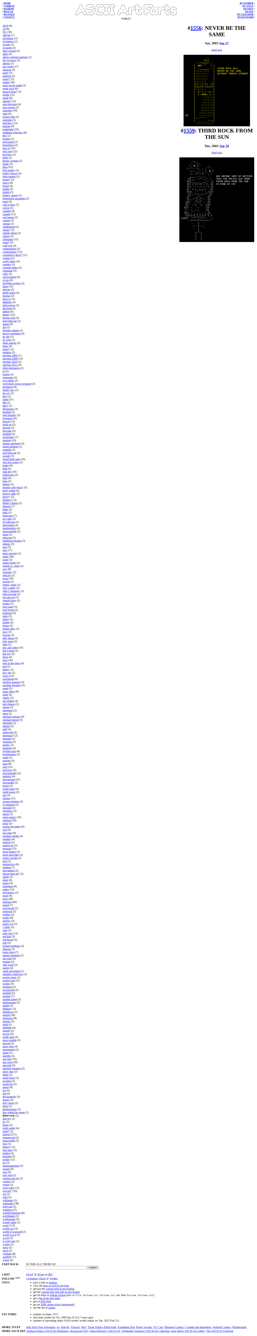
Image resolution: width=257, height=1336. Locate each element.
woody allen (9, 1222)
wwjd (6, 1238)
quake (6, 917)
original (7, 820)
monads (7, 738)
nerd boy (7, 770)
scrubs (6, 983)
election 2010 (10, 361)
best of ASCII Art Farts (56, 1285)
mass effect (9, 691)
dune (5, 346)
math (5, 694)
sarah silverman (11, 971)
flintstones (8, 408)
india (5, 534)
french (6, 421)
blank (6, 163)
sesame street (10, 999)
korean (6, 635)
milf (5, 729)
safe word (8, 964)
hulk (5, 512)
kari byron (8, 609)
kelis (5, 616)
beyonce (7, 154)
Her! (83, 1327)
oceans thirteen (11, 801)
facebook (8, 386)
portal (6, 905)
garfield (7, 434)
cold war (7, 245)
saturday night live (13, 974)
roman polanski (11, 955)
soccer (6, 1033)
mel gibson (9, 704)
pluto (5, 880)
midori (6, 726)
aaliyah (6, 35)
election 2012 (10, 364)
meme (6, 707)
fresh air (7, 424)
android (7, 76)
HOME (7, 3)
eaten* (6, 349)
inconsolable (9, 531)
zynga (6, 1260)
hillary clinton (10, 503)
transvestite (9, 1140)
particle (7, 842)
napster (6, 760)
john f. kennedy (11, 591)
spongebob (9, 1049)
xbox (5, 1247)
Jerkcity (65, 1327)
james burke (9, 562)
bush (5, 201)
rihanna (7, 949)
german (7, 440)
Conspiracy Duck (36, 1278)
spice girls (8, 1046)
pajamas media (11, 836)
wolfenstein (9, 1219)
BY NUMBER (246, 3)
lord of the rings (11, 663)
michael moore (11, 719)
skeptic (6, 1021)
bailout (6, 126)
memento (8, 710)
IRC (50, 1274)
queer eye (8, 923)
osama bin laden (11, 826)
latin (5, 644)
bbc (5, 135)
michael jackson (11, 716)
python (6, 914)
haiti (5, 468)
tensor (6, 1099)
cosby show (9, 261)
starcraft (7, 1065)
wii (4, 1194)
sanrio (6, 967)
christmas (8, 239)
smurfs (6, 1030)
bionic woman (10, 160)
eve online (8, 380)
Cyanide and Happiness (198, 1327)
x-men (6, 1244)
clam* (6, 242)
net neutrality (10, 773)
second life (9, 989)
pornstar (7, 901)
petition (7, 867)
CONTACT (9, 17)
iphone (6, 543)
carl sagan (8, 217)
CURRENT (9, 6)
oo (58, 1327)
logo (5, 660)
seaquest (7, 986)
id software (9, 521)
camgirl (7, 211)
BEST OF (8, 11)
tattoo (6, 1087)
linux (5, 657)
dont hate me (10, 320)
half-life (7, 471)
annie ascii (8, 88)
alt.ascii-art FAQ (79, 1331)
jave (5, 569)
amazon (7, 69)
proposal (7, 911)
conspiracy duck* (12, 255)
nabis (5, 757)
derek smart (9, 292)
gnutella (7, 449)
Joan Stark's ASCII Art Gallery (188, 1331)
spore (6, 1052)
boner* (6, 179)
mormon (7, 741)
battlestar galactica (13, 132)
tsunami (7, 1156)
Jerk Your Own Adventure (40, 1327)
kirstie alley (9, 628)
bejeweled (8, 141)
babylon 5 (8, 123)
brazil (6, 185)
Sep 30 (224, 146)
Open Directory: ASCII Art (105, 1331)
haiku (6, 465)
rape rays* (8, 933)
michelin (7, 722)
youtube (7, 1253)
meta (5, 713)
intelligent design (12, 540)
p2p (5, 829)
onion (6, 814)
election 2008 (10, 358)
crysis (6, 280)
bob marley (9, 170)
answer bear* (10, 91)
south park (8, 1037)
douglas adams (11, 330)
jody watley (9, 587)
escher (6, 374)
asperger (7, 110)
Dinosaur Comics (174, 1327)
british (6, 192)
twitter (6, 1159)
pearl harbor (9, 851)
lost (4, 666)
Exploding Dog (126, 1327)
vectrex (7, 1181)
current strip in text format (60, 1288)
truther (6, 1153)
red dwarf (8, 939)
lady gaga (8, 641)
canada (6, 214)
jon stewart (9, 597)
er (4, 371)
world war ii (9, 1234)
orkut (5, 823)
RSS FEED (9, 14)
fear (5, 396)
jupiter (6, 603)
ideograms (8, 525)
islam (5, 556)
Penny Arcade (144, 1327)
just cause (8, 606)
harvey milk (9, 493)
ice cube (7, 518)
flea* (5, 405)
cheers (6, 236)
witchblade (9, 1216)
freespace (8, 418)
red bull (7, 936)
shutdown (8, 1011)
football (7, 412)
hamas (6, 484)
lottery (6, 669)
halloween (8, 474)
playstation (9, 870)
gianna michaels (11, 443)
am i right (8, 66)
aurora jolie (9, 116)
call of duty (9, 204)
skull (5, 1024)
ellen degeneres (11, 368)
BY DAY (249, 11)
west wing (8, 1187)
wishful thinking (12, 1212)
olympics (8, 810)
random (53, 1282)
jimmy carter (9, 584)
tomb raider (9, 1128)
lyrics (6, 675)
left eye (7, 653)
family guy (9, 390)
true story (8, 1150)
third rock (217, 50)
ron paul (7, 958)
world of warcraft (12, 1231)
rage (5, 930)
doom (6, 324)
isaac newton (10, 553)
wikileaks (8, 1200)
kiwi (5, 631)
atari (5, 113)
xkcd (5, 1250)
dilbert (6, 311)
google (6, 456)
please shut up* (11, 873)
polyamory (9, 892)
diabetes (7, 302)
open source (9, 817)
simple (6, 1015)
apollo (6, 94)
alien (5, 54)
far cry (6, 393)
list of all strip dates (49, 1298)
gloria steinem (10, 446)
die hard (7, 308)
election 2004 (10, 355)
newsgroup (9, 779)
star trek (7, 1059)
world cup (8, 1228)
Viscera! (75, 1327)
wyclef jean (9, 1241)
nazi (5, 766)
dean (5, 286)
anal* (6, 72)
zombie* (7, 1256)
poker (6, 889)
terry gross (8, 1102)
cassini (6, 220)
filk (4, 402)
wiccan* (7, 1190)
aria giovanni (10, 104)
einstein (7, 352)
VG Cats (158, 1327)
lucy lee (7, 672)
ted (4, 1093)
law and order (10, 647)
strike (6, 1074)
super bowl (9, 1077)
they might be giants (14, 1112)
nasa (5, 763)
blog (5, 167)
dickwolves (9, 305)
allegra (6, 63)
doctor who (9, 317)
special (6, 1043)
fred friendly (9, 415)
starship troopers (12, 1068)
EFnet (40, 1274)
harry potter (9, 490)
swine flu (8, 1084)
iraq (5, 550)
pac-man (7, 832)
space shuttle (10, 1040)
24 (4, 28)
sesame (6, 996)
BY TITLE (247, 6)
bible (5, 157)
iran (5, 547)
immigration (9, 528)
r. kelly (6, 927)
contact (6, 258)
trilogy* (7, 1146)
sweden (7, 1081)
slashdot (7, 1027)
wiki (5, 1197)
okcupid (7, 807)
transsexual (9, 1137)
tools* (6, 1131)
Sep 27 (224, 43)
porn (5, 898)
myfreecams (9, 751)
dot (4, 327)
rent (5, 942)
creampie (8, 270)
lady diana (8, 638)
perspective (9, 864)
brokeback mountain (14, 198)
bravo (6, 182)
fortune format (58, 1295)
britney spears (10, 195)
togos (6, 1124)
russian (6, 961)
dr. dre (6, 336)
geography (8, 437)
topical (6, 1134)
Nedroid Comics (222, 1327)
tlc (4, 1121)
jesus (5, 578)
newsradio (8, 782)
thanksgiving (10, 1109)
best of (6, 148)
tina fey (7, 1118)
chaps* (6, 229)
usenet (6, 1168)
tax (4, 1090)
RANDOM (9, 9)
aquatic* (7, 101)
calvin (6, 207)
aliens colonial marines (15, 57)
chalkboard (9, 226)
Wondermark (239, 1327)
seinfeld (7, 993)
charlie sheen (10, 233)
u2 (4, 1162)
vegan (6, 1184)
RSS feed (46, 1301)
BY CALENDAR (245, 14)
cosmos (7, 264)
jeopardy (7, 572)
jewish (6, 581)
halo (5, 478)
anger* (6, 79)
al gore (6, 44)
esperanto (8, 377)
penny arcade (10, 858)
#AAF (29, 1274)
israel (5, 559)
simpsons (8, 1018)
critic (5, 273)
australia (7, 119)
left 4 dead (8, 650)
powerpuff (8, 908)
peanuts (7, 848)
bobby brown (10, 173)
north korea (9, 792)
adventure (8, 38)
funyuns (7, 430)
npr (4, 795)
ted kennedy (9, 1096)
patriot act (8, 845)
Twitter (54, 1278)
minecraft (8, 732)
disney (6, 314)
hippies (6, 506)
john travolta (9, 594)
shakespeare (9, 1002)
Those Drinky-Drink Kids (102, 1327)
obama (6, 798)
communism (9, 248)
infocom (7, 537)
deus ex (7, 298)
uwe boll (7, 1175)
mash (5, 688)
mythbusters (9, 754)
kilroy (6, 619)
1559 (189, 130)
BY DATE (248, 9)
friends (6, 427)
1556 (196, 28)
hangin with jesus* (13, 487)
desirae (6, 295)
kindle (6, 622)
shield (6, 1005)
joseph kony (9, 600)
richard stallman (11, 945)
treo (5, 1143)
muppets (7, 748)
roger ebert (9, 952)
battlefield (8, 129)
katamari (7, 613)
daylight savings (11, 283)
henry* (6, 496)
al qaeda (7, 47)
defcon (6, 289)
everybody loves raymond (17, 383)
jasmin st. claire (11, 565)
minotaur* (8, 735)
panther (7, 839)
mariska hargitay (12, 685)
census (6, 223)
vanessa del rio (11, 1178)
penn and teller (11, 854)
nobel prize (9, 788)
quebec (6, 920)
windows (8, 1209)
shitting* (7, 1008)
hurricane (8, 515)
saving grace (9, 977)
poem (6, 883)
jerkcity (7, 575)
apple (6, 97)
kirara (6, 625)
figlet (5, 399)
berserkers (8, 145)
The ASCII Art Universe (219, 1331)
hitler (5, 509)
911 (5, 32)
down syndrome (11, 333)
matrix (6, 697)
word (5, 1225)
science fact (9, 980)
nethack (7, 776)
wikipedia (8, 1203)
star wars (7, 1062)
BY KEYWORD (245, 17)
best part (7, 151)
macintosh (8, 679)
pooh (5, 895)
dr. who (7, 339)
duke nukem (9, 342)
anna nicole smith (12, 85)
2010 (5, 25)
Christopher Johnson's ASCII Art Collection (145, 1331)
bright (6, 189)
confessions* (10, 251)
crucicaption (9, 277)
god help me (9, 452)
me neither (8, 700)
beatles (6, 138)
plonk (6, 876)
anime (6, 82)
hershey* (8, 499)
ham (5, 481)
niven (6, 785)
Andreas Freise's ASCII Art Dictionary (47, 1331)
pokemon (8, 886)
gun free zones (11, 462)
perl (5, 861)
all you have (9, 60)
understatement (11, 1165)
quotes (51, 1307)
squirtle (7, 1055)
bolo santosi (9, 176)
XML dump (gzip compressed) (57, 1304)
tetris (5, 1106)
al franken (8, 41)
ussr (5, 1172)
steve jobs (8, 1071)
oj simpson (9, 804)
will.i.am (7, 1206)
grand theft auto (11, 459)
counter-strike (10, 267)
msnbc (6, 744)
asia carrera (9, 107)
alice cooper (9, 50)
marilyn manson (11, 682)
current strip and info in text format (60, 1291)
